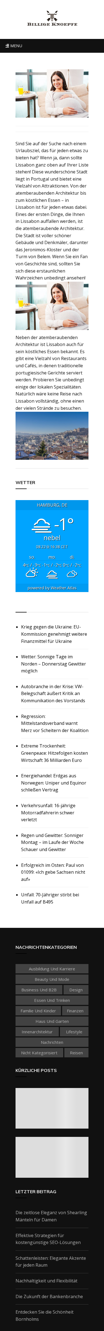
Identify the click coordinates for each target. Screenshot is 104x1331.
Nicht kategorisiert (39, 1052)
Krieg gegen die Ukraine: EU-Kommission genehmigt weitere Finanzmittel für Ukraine (54, 634)
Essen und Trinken (52, 1000)
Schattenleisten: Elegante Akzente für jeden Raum (51, 1261)
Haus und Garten (52, 1021)
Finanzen (75, 1010)
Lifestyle (74, 1031)
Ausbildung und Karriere (52, 968)
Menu (15, 45)
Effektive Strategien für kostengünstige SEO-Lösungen (48, 1239)
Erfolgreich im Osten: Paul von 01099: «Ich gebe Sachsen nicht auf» (53, 872)
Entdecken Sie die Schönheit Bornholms (44, 1315)
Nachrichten (52, 1042)
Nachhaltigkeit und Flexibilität (46, 1281)
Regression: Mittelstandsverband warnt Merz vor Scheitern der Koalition (54, 723)
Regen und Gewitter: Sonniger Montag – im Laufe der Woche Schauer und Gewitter (52, 842)
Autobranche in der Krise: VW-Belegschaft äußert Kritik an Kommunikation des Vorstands (53, 693)
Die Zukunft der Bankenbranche (49, 1296)
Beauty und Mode (52, 979)
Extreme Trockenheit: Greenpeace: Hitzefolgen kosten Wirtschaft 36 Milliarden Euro (54, 753)
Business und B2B (39, 989)
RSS (20, 606)
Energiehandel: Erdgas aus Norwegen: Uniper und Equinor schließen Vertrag (53, 783)
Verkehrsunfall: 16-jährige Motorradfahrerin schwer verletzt (48, 812)
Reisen (76, 1052)
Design (76, 989)
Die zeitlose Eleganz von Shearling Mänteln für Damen (51, 1216)
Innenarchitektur (37, 1031)
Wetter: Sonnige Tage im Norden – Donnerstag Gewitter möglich (53, 664)
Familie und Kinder (38, 1010)
